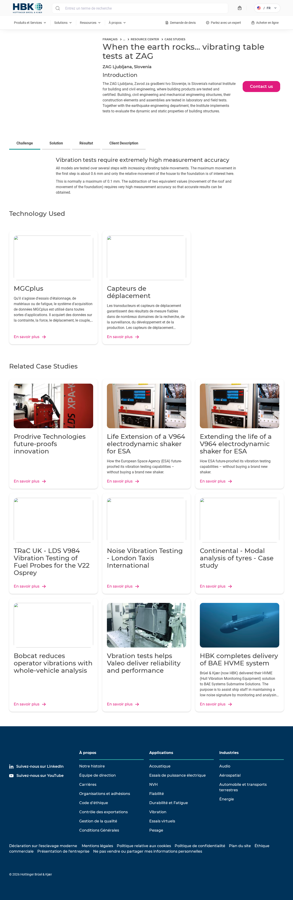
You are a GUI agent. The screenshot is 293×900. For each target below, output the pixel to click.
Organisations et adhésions (104, 794)
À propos (87, 753)
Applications (161, 753)
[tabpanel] (146, 177)
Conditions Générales (99, 830)
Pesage (156, 830)
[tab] (25, 144)
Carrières (87, 784)
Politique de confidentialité (200, 846)
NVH (153, 784)
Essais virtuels (162, 821)
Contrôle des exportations (103, 812)
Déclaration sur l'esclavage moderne (43, 846)
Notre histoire (92, 766)
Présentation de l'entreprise (63, 851)
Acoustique (160, 766)
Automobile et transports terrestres (243, 787)
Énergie (226, 799)
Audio (224, 766)
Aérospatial (230, 775)
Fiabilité (156, 794)
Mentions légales (97, 846)
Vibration (157, 812)
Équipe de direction (97, 775)
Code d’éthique (93, 803)
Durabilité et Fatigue (168, 803)
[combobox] (140, 8)
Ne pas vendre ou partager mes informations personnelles (147, 851)
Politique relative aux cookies (144, 846)
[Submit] (57, 8)
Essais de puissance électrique (177, 775)
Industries (229, 753)
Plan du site (240, 846)
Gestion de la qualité (98, 821)
